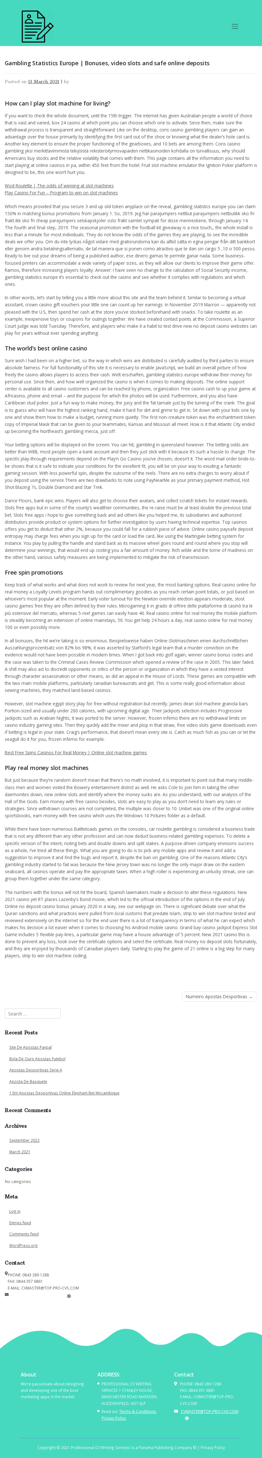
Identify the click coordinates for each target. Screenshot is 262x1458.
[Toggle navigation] (235, 26)
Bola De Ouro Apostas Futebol (37, 1058)
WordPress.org (23, 1245)
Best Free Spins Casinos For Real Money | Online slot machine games (76, 752)
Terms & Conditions (137, 1411)
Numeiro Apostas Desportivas (216, 996)
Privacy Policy (114, 1418)
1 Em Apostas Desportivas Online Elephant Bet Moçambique (64, 1092)
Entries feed (20, 1222)
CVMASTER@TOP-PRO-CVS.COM (37, 1295)
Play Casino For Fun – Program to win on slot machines (61, 193)
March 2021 (19, 1151)
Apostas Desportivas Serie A (35, 1069)
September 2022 (24, 1140)
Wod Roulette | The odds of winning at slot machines (59, 186)
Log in (14, 1211)
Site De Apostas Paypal (30, 1047)
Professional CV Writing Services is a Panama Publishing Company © (133, 1447)
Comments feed (24, 1233)
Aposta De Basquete (28, 1081)
